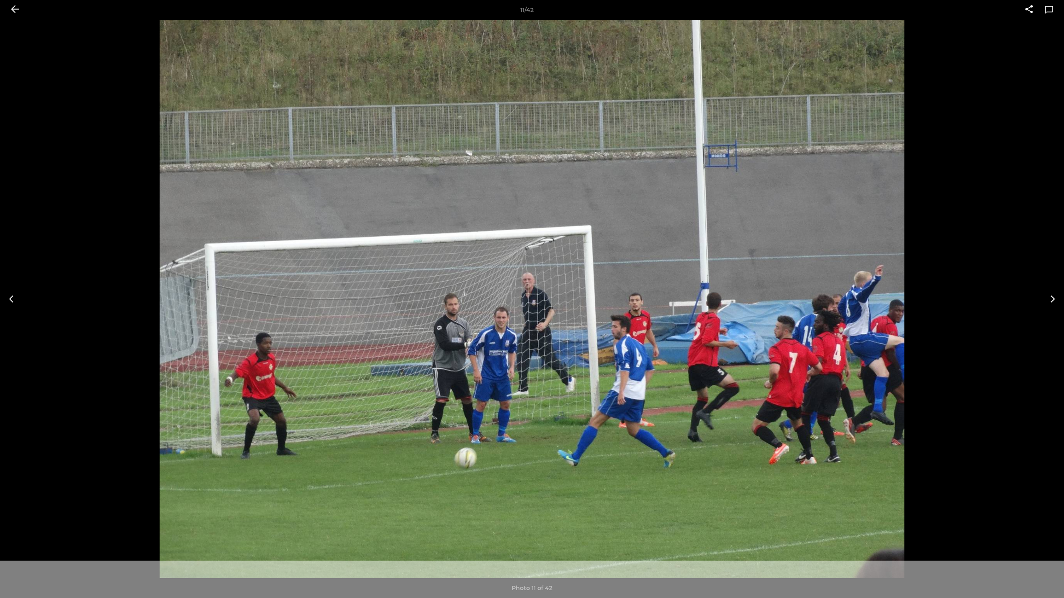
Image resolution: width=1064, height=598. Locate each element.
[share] (1029, 10)
